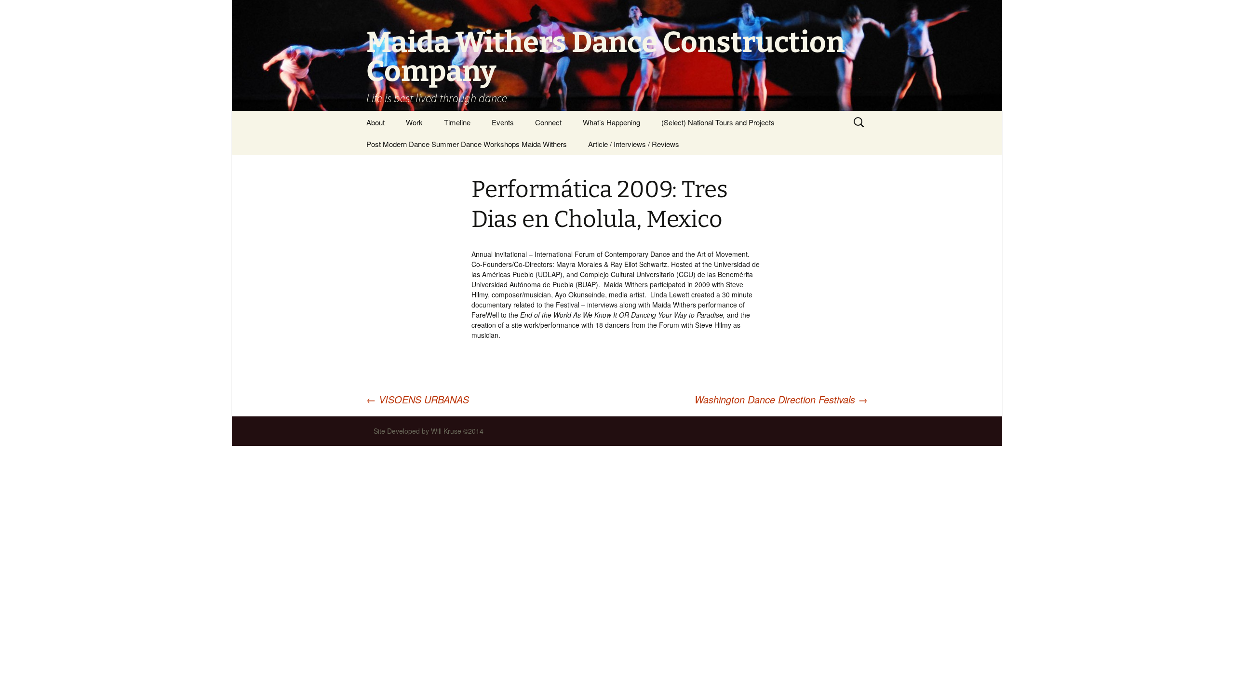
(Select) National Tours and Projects (718, 122)
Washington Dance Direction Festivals (781, 399)
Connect (548, 122)
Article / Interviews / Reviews (633, 144)
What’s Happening (611, 122)
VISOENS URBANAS (417, 399)
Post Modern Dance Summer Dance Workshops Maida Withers (466, 144)
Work (414, 122)
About (375, 122)
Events (503, 122)
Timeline (457, 122)
